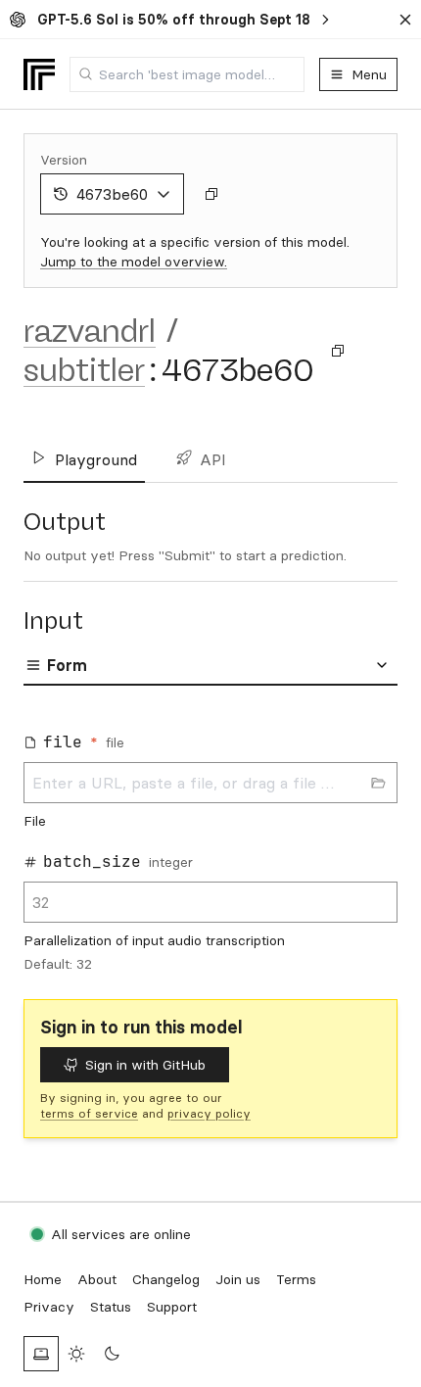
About (97, 1279)
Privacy (48, 1306)
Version (63, 159)
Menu (369, 74)
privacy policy (209, 1113)
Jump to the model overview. (133, 261)
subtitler (84, 370)
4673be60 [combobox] (112, 194)
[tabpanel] (210, 846)
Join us (237, 1279)
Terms (296, 1279)
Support (172, 1306)
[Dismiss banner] (405, 19)
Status (110, 1306)
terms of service (89, 1113)
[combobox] (187, 74)
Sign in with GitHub (145, 1065)
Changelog (166, 1279)
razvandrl (89, 331)
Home (42, 1279)
